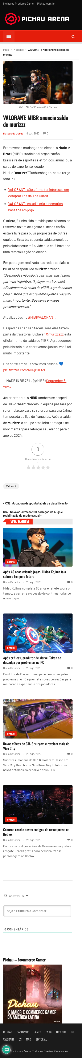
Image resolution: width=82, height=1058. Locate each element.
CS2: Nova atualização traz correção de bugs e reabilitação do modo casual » (33, 513)
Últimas (7, 1032)
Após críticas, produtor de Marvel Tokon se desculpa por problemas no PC (32, 660)
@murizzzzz (54, 334)
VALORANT (8, 1039)
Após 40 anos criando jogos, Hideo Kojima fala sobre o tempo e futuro (34, 574)
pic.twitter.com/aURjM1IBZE (24, 370)
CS (20, 1039)
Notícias (19, 49)
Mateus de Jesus (13, 133)
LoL (72, 1032)
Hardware (23, 1032)
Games (11, 562)
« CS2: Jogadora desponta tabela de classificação (35, 503)
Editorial (41, 1039)
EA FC (49, 1032)
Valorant (11, 486)
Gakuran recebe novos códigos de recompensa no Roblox (36, 832)
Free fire (61, 1032)
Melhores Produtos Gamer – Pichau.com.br (29, 3)
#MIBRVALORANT (41, 317)
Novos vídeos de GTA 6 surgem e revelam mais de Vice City (36, 746)
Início (6, 49)
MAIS (28, 1039)
